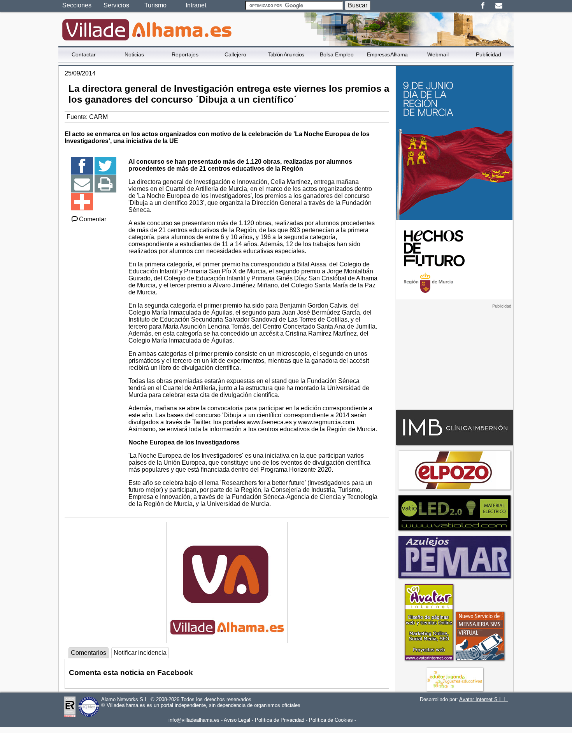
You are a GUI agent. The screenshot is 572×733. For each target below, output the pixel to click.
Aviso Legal (237, 720)
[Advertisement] (454, 357)
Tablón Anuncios (286, 54)
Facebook (483, 6)
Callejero (235, 54)
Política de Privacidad (279, 720)
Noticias (134, 54)
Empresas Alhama (387, 54)
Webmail (438, 54)
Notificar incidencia (140, 652)
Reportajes (185, 54)
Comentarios (88, 652)
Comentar (92, 219)
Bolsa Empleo (337, 54)
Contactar (84, 54)
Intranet (196, 5)
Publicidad (488, 54)
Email (499, 6)
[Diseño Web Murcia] (428, 660)
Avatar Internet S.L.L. (483, 699)
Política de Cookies (331, 720)
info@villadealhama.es (193, 720)
